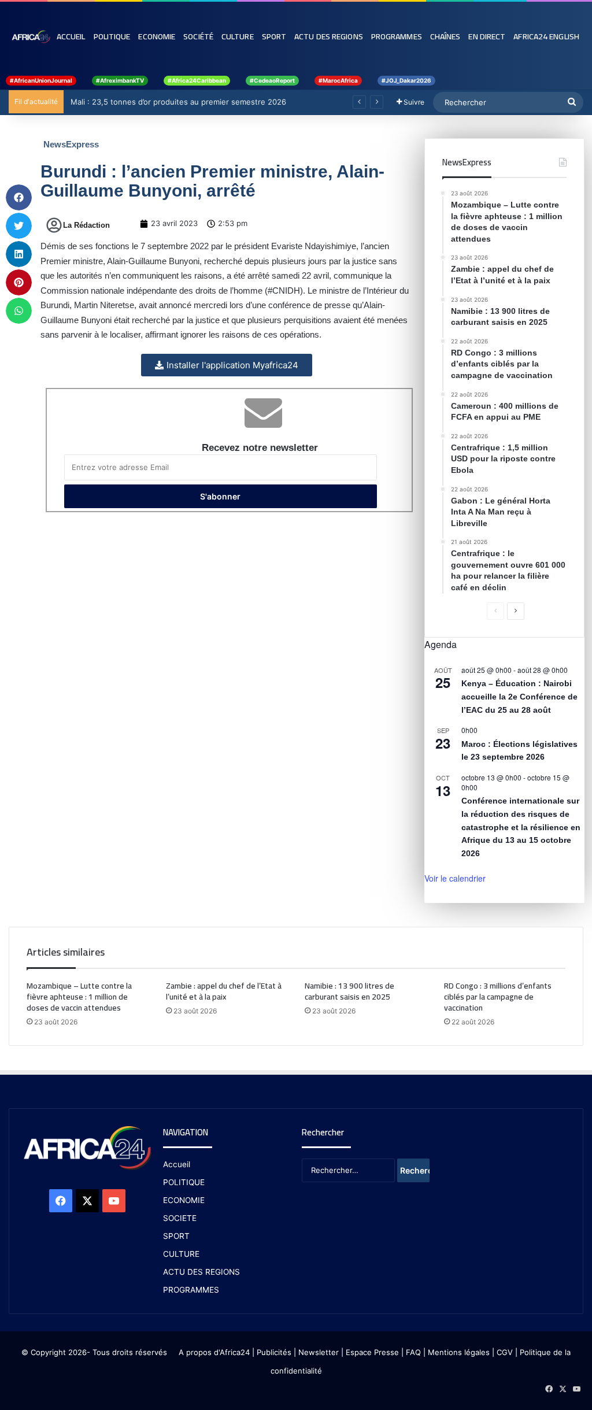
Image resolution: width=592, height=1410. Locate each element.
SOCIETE (180, 1218)
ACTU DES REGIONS (201, 1271)
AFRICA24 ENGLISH (546, 36)
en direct (486, 36)
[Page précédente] (495, 611)
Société (198, 36)
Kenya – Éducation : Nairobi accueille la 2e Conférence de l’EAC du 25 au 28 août (519, 696)
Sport (274, 36)
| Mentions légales (456, 1352)
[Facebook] (60, 1200)
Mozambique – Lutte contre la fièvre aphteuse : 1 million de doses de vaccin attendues (79, 996)
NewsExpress (71, 144)
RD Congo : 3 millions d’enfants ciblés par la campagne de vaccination (498, 996)
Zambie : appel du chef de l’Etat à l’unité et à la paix (224, 991)
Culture (237, 36)
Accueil (71, 36)
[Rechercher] (571, 102)
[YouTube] (113, 1200)
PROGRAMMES (396, 36)
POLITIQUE (184, 1182)
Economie (156, 36)
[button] (19, 197)
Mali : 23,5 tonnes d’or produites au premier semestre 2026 (177, 101)
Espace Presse (371, 1352)
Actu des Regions (328, 36)
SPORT (176, 1236)
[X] (87, 1200)
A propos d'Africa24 (214, 1352)
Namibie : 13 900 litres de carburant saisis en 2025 (349, 991)
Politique (112, 36)
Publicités (274, 1352)
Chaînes (445, 36)
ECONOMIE (184, 1200)
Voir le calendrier (455, 878)
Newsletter (318, 1352)
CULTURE (181, 1254)
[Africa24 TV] (31, 36)
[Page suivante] (515, 611)
